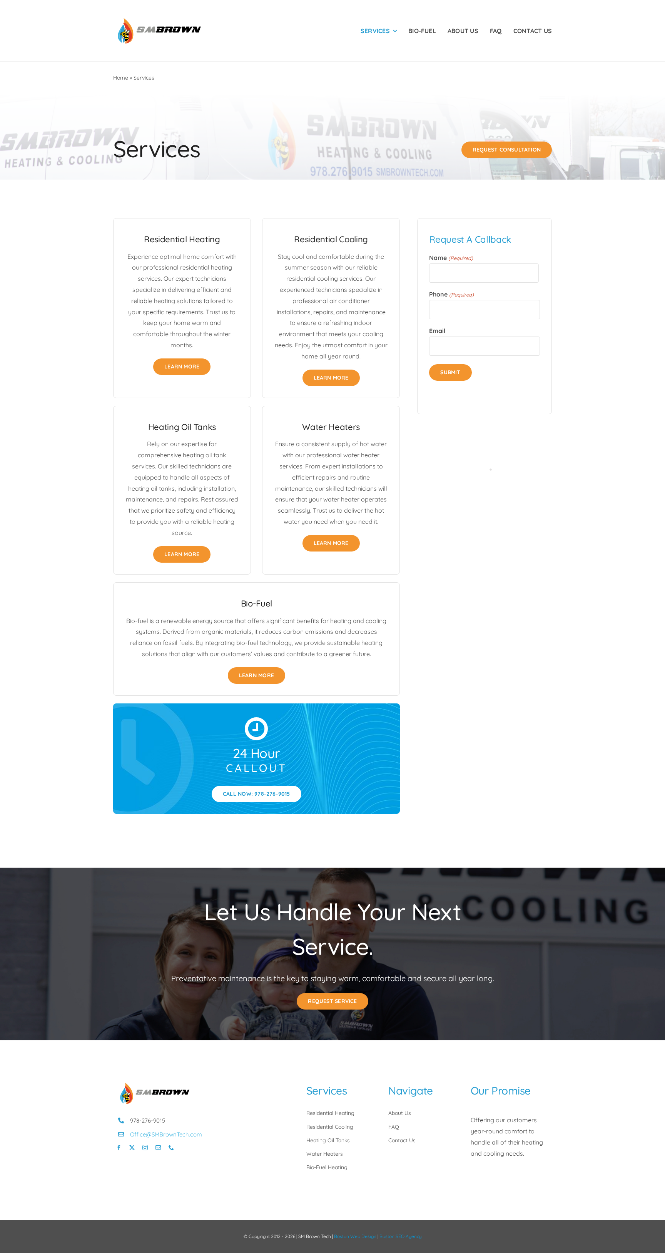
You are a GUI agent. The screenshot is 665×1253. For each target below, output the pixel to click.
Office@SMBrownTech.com (166, 1134)
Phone (451, 294)
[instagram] (145, 1147)
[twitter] (132, 1147)
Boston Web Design (355, 1236)
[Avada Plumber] (159, 18)
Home (120, 77)
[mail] (158, 1147)
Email (437, 331)
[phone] (171, 1147)
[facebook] (119, 1147)
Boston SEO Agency (400, 1236)
